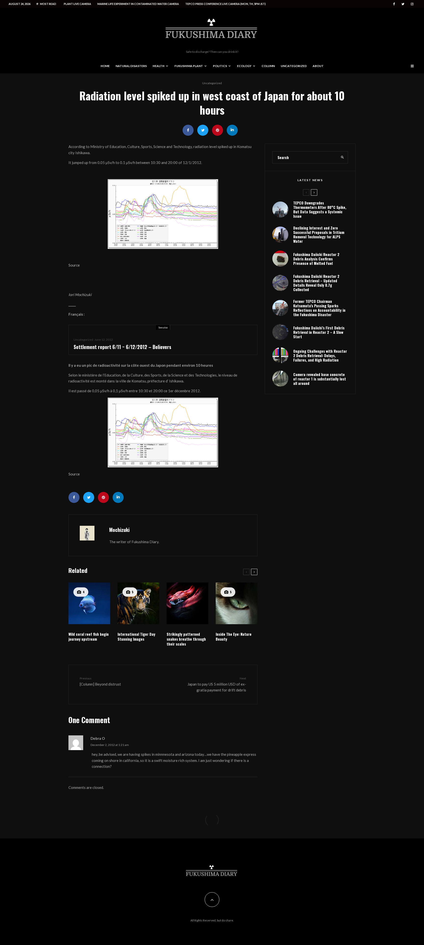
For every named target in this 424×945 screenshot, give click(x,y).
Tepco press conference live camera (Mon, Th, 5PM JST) (225, 3)
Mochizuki (119, 529)
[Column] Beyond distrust (100, 681)
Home (105, 66)
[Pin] (217, 130)
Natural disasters (131, 66)
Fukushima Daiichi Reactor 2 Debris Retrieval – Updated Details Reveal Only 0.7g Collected (316, 283)
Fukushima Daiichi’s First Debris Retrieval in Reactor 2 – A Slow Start (318, 332)
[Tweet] (202, 130)
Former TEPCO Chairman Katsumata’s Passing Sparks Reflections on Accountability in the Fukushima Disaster (319, 308)
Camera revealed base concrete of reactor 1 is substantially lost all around (319, 378)
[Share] (188, 130)
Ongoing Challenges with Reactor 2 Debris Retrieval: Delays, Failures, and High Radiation (320, 355)
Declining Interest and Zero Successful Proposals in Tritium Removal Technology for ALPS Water (318, 234)
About (318, 66)
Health (158, 66)
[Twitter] (403, 4)
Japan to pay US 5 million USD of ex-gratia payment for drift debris (216, 684)
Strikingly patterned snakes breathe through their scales (186, 639)
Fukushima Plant (188, 66)
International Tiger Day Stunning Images (136, 636)
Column (268, 66)
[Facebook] (394, 4)
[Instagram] (412, 4)
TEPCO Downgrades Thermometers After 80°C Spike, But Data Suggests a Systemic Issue (319, 209)
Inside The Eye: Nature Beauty (234, 636)
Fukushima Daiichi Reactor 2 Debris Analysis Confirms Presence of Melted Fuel (316, 258)
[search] (342, 157)
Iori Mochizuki (80, 294)
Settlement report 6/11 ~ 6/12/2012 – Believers (122, 347)
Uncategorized (294, 66)
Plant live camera (77, 3)
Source (74, 265)
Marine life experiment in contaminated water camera (138, 3)
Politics (220, 66)
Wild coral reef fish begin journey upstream (88, 636)
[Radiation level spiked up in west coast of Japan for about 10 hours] (162, 214)
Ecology (244, 66)
